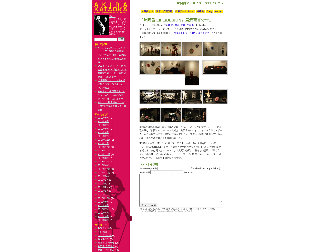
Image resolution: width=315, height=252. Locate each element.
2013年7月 (103, 161)
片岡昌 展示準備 (106, 246)
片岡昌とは (147, 11)
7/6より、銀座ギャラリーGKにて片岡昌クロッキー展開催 (112, 106)
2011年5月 (103, 179)
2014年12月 (104, 139)
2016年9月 (103, 117)
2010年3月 (103, 220)
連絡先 (200, 11)
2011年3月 (103, 183)
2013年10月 (104, 154)
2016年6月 (103, 121)
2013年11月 (104, 150)
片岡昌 (112, 16)
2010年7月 (103, 209)
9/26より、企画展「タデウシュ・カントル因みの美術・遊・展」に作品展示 (111, 95)
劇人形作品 (103, 239)
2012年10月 (104, 172)
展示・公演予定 (164, 11)
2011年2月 (103, 187)
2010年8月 (103, 205)
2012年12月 (104, 169)
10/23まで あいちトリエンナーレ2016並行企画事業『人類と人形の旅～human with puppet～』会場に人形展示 (112, 54)
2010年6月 (103, 212)
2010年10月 (104, 198)
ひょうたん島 (105, 235)
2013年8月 (103, 158)
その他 (101, 232)
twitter (218, 11)
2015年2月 (103, 136)
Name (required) (148, 168)
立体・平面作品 (188, 25)
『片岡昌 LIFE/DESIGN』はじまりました (192, 33)
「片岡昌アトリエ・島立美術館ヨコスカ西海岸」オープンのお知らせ (111, 84)
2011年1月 (103, 190)
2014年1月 (103, 143)
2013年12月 (104, 147)
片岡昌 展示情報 (171, 25)
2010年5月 (103, 216)
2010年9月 (103, 201)
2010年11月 (104, 194)
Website (188, 172)
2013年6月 (103, 165)
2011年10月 (104, 176)
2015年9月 (103, 128)
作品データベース (184, 11)
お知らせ (102, 228)
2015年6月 (103, 132)
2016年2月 (103, 125)
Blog (209, 11)
